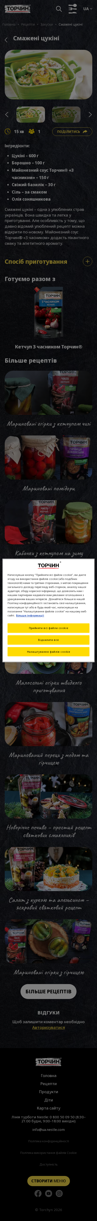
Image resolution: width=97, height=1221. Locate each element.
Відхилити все (48, 640)
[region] (48, 610)
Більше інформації (30, 615)
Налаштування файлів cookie (48, 651)
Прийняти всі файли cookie (48, 628)
